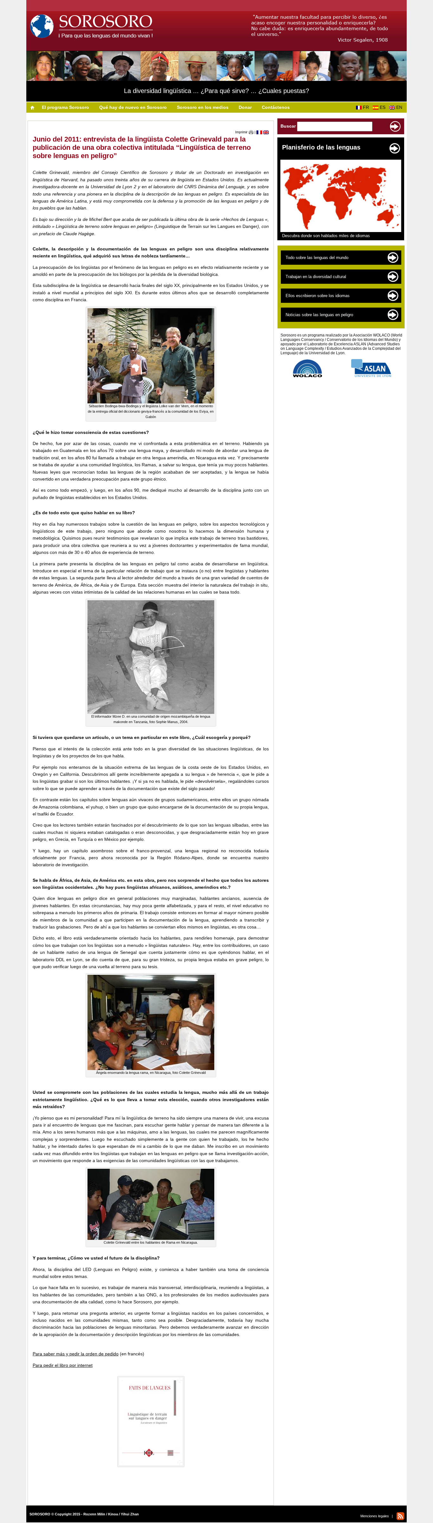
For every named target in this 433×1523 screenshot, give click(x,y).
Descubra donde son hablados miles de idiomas (326, 235)
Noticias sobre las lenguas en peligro (319, 314)
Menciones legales (374, 1516)
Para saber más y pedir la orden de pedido (76, 1353)
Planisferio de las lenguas (321, 147)
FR (367, 107)
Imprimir (242, 132)
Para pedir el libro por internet (63, 1365)
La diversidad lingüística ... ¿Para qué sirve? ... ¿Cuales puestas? (216, 90)
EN (400, 107)
